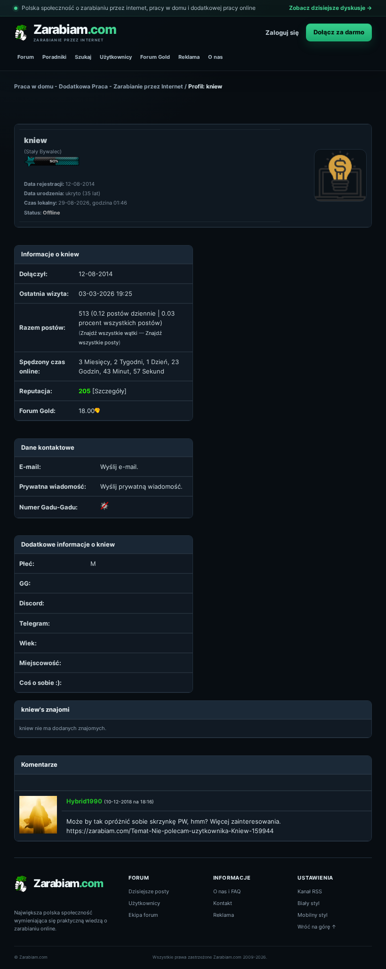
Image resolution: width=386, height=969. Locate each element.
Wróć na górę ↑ (317, 926)
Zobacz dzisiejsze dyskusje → (330, 7)
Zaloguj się (282, 32)
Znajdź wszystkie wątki (108, 333)
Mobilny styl (313, 915)
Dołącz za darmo (339, 32)
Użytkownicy (116, 57)
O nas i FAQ (227, 891)
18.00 (87, 410)
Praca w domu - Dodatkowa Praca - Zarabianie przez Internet (98, 86)
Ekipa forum (143, 915)
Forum (25, 57)
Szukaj (83, 57)
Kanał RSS (310, 891)
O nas (215, 57)
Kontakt (222, 903)
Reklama (189, 57)
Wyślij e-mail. (119, 466)
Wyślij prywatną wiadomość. (141, 486)
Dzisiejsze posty (149, 891)
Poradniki (54, 57)
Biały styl (309, 903)
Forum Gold (155, 57)
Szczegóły (109, 391)
